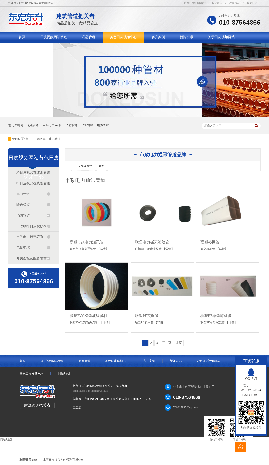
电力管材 (103, 125)
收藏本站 (217, 3)
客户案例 (158, 37)
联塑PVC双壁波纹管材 (88, 316)
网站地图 (252, 3)
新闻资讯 (186, 37)
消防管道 (23, 215)
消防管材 (71, 125)
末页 (179, 342)
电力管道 (23, 194)
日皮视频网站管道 (53, 37)
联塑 (101, 166)
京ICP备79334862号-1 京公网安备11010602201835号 (117, 399)
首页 (22, 37)
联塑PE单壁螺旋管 (215, 316)
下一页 (166, 342)
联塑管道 (88, 37)
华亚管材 (87, 125)
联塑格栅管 (209, 242)
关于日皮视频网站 (221, 37)
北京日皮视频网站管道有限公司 (63, 459)
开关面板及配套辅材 (31, 258)
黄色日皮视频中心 (123, 37)
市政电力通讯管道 (49, 139)
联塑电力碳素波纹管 (152, 242)
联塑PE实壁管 (146, 316)
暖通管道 (33, 125)
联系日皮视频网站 (194, 3)
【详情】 (103, 249)
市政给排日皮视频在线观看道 (33, 226)
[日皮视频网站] (26, 24)
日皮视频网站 (83, 166)
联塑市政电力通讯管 (87, 242)
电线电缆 (23, 247)
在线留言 (234, 3)
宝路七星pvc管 (52, 125)
